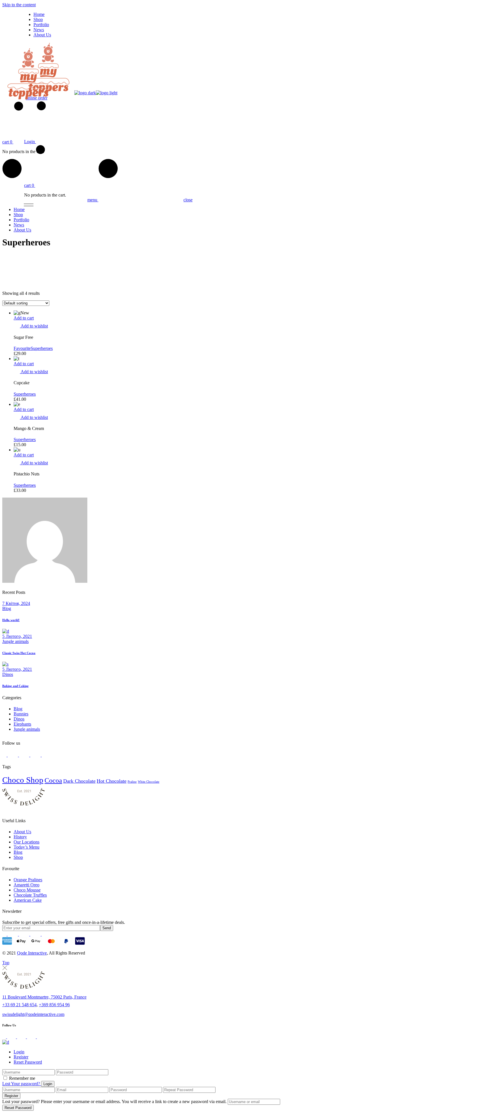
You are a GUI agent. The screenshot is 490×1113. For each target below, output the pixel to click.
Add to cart (24, 318)
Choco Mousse (27, 890)
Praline (132, 781)
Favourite (22, 348)
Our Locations (26, 842)
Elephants (22, 724)
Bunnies (21, 713)
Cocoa (53, 780)
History (20, 836)
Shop (18, 857)
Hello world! (11, 620)
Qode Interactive (32, 953)
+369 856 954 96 (54, 1004)
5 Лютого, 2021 (17, 636)
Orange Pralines (28, 879)
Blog (6, 608)
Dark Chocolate (79, 781)
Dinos (7, 674)
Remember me (22, 1078)
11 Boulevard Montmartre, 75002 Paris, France (44, 997)
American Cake (28, 900)
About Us (22, 831)
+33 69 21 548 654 (19, 1004)
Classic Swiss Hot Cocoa (18, 653)
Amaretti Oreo (26, 884)
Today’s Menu (26, 847)
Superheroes (42, 348)
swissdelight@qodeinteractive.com (33, 1014)
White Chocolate (148, 781)
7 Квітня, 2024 (16, 603)
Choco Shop (22, 779)
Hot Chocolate (111, 781)
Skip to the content (19, 4)
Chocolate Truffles (30, 895)
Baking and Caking (15, 686)
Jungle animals (15, 641)
